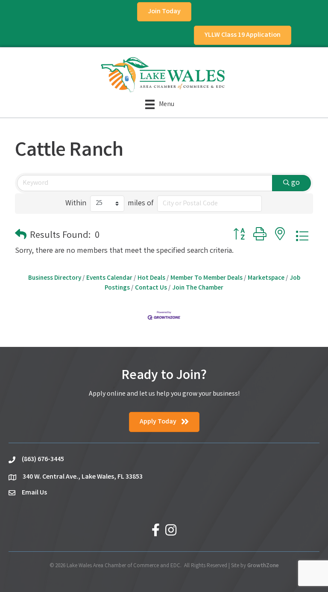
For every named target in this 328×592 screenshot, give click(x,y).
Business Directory (54, 278)
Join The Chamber (197, 288)
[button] (20, 236)
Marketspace (266, 278)
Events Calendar (109, 278)
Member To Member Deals (206, 278)
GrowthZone (263, 566)
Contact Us (151, 288)
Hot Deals (151, 278)
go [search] (295, 183)
